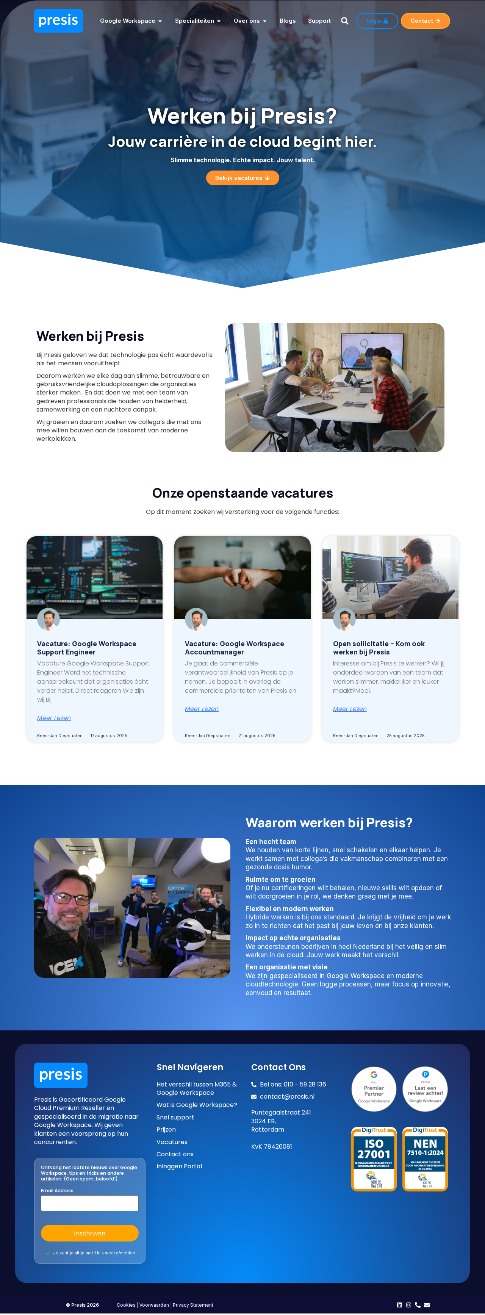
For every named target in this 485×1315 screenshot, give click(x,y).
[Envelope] (427, 1305)
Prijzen (166, 1130)
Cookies (126, 1305)
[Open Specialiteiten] (219, 21)
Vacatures (172, 1142)
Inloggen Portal (179, 1166)
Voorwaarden (154, 1305)
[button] (345, 21)
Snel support (175, 1117)
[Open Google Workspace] (160, 21)
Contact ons (175, 1154)
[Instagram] (408, 1305)
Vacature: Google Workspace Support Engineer (86, 647)
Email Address (57, 1190)
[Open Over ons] (265, 21)
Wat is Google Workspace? (196, 1105)
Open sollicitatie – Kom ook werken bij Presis (379, 647)
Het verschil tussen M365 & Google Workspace (196, 1088)
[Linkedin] (399, 1305)
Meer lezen (54, 718)
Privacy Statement (193, 1305)
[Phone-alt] (418, 1305)
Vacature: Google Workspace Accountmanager (234, 647)
